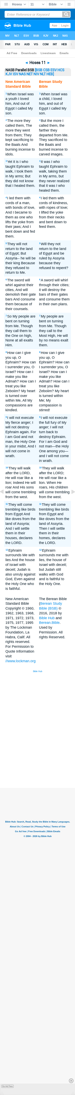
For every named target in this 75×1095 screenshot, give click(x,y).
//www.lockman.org (20, 661)
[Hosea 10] (5, 501)
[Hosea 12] (70, 501)
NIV (36, 74)
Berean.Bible (49, 623)
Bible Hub (47, 618)
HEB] (50, 74)
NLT (43, 74)
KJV (9, 74)
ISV (15, 74)
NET (30, 74)
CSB (46, 70)
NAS (22, 74)
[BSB (38, 70)
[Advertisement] (43, 757)
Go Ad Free (7, 1086)
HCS (61, 70)
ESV (54, 70)
